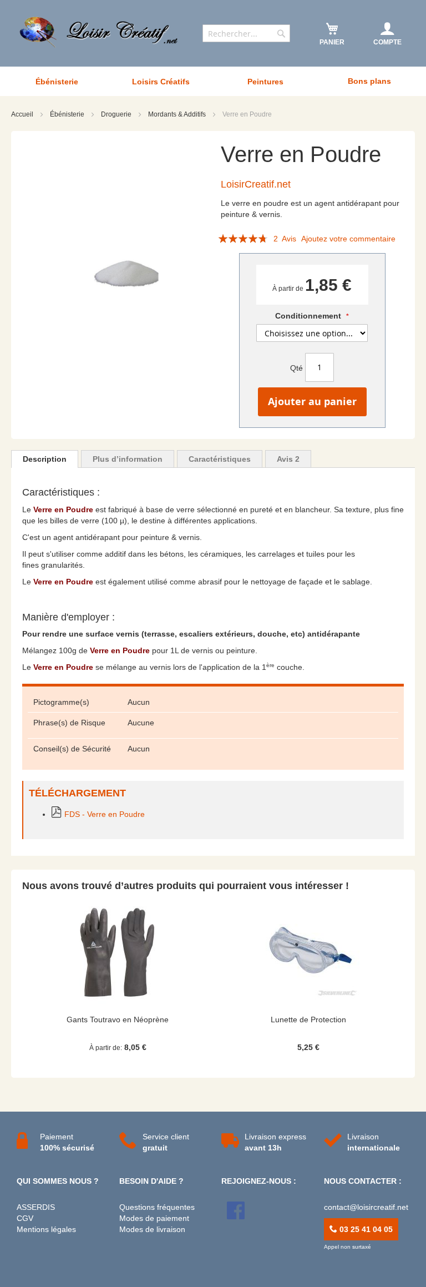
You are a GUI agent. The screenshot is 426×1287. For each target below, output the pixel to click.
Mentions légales (46, 1229)
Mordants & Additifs (177, 114)
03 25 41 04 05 (365, 1229)
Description (45, 459)
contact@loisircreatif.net (366, 1207)
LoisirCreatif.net (256, 184)
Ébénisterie (68, 114)
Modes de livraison (152, 1229)
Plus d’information (128, 459)
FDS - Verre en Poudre (104, 814)
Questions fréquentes (157, 1207)
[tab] (44, 459)
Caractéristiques (220, 459)
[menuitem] (56, 81)
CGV (25, 1218)
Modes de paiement (154, 1218)
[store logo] (100, 32)
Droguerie (117, 114)
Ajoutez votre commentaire (348, 238)
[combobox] (246, 33)
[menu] (213, 81)
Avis (288, 459)
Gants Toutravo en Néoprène (118, 1019)
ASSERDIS (36, 1207)
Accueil (23, 114)
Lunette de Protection (308, 1019)
